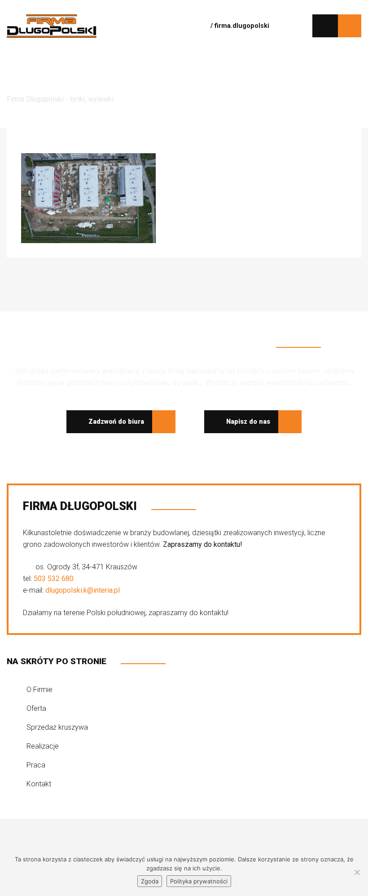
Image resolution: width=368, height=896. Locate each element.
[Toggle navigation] (174, 25)
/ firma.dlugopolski (239, 26)
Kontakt (38, 784)
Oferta (36, 708)
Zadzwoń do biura (115, 422)
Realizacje (42, 746)
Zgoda (149, 881)
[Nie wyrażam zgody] (356, 872)
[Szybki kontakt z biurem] (325, 25)
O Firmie (39, 689)
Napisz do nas (247, 422)
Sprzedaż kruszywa (57, 727)
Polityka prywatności (199, 881)
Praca (35, 765)
